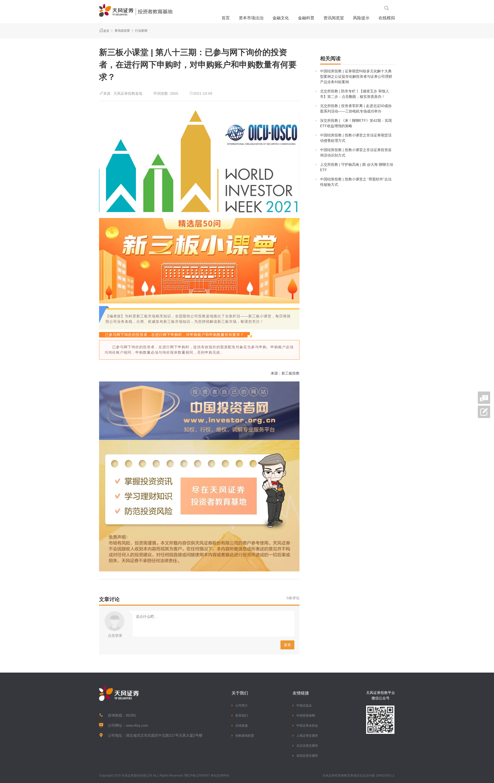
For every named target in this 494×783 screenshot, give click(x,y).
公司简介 (241, 705)
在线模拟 (386, 18)
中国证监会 (304, 705)
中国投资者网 (305, 715)
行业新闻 (141, 30)
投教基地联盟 (244, 735)
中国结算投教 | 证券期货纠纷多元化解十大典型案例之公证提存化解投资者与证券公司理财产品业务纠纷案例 (356, 76)
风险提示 (361, 18)
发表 (287, 645)
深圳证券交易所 (307, 756)
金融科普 (306, 18)
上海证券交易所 (307, 735)
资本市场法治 (251, 18)
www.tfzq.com (137, 725)
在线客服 (241, 725)
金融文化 (280, 18)
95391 (131, 715)
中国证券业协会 (307, 725)
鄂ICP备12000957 (197, 775)
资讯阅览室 (333, 18)
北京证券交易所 (307, 745)
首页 (226, 18)
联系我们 (241, 715)
